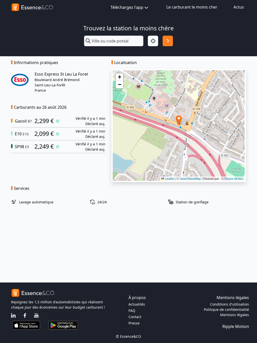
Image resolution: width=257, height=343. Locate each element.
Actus (238, 7)
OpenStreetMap (190, 178)
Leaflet (169, 178)
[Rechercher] (168, 41)
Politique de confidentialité (226, 309)
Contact (134, 316)
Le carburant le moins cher (191, 7)
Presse (134, 323)
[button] (179, 120)
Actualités (136, 304)
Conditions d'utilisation (229, 304)
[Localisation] (153, 41)
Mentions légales (234, 314)
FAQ (131, 310)
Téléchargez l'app (126, 7)
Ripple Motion (233, 178)
